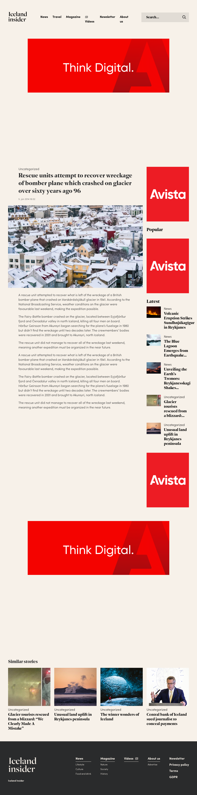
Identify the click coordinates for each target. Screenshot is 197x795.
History (104, 773)
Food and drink (83, 773)
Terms (173, 770)
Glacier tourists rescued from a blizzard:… (175, 408)
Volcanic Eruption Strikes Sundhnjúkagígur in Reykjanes (179, 320)
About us (124, 18)
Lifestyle (80, 764)
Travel (57, 16)
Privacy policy (179, 764)
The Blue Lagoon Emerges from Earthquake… (176, 348)
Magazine (73, 16)
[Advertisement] (98, 133)
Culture (79, 769)
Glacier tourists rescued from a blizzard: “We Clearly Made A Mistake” (28, 721)
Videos (89, 21)
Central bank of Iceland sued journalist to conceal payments (167, 719)
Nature (104, 764)
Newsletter (107, 16)
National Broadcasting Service (39, 304)
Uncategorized (174, 396)
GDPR (173, 777)
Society (104, 769)
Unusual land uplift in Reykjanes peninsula (175, 436)
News (44, 16)
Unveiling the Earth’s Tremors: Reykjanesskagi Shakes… (177, 378)
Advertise (152, 764)
